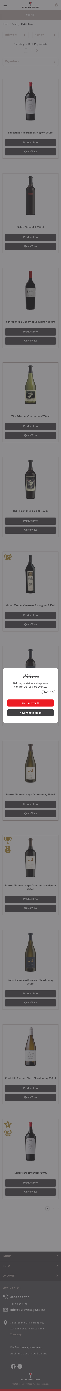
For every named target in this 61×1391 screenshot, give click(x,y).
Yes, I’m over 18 (30, 703)
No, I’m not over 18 (31, 713)
